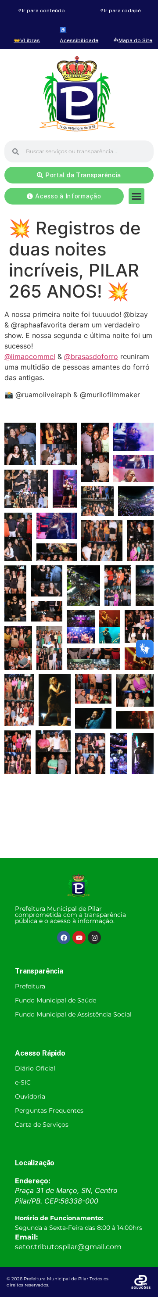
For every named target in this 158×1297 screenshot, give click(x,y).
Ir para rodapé (122, 10)
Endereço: (32, 1180)
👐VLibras (27, 40)
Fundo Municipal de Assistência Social (73, 1014)
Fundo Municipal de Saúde (55, 1000)
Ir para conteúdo (43, 10)
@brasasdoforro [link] (91, 356)
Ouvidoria (30, 1096)
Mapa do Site (135, 40)
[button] (136, 196)
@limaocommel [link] (29, 356)
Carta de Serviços (41, 1124)
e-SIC (23, 1082)
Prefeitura (30, 986)
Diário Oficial (35, 1068)
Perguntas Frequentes (49, 1110)
